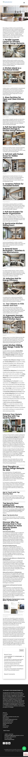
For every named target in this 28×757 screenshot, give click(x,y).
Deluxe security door (7, 723)
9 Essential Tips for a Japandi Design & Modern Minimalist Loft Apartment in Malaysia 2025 (13, 660)
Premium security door (8, 722)
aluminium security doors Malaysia (10, 640)
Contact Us (5, 727)
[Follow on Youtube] (9, 743)
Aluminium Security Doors (9, 560)
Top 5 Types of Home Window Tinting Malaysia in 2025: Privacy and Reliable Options (13, 669)
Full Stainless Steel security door (10, 719)
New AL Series (6, 718)
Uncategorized (20, 14)
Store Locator (6, 726)
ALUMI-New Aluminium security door (11, 716)
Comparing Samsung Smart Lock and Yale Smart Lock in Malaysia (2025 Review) (12, 663)
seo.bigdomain (7, 14)
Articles (4, 724)
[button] (24, 748)
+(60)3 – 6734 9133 (8, 734)
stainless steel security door (15, 460)
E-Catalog (5, 714)
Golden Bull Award (11, 535)
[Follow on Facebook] (4, 743)
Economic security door (8, 720)
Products (5, 715)
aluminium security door (8, 438)
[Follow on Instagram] (7, 743)
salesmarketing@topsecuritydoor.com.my (14, 735)
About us (5, 712)
